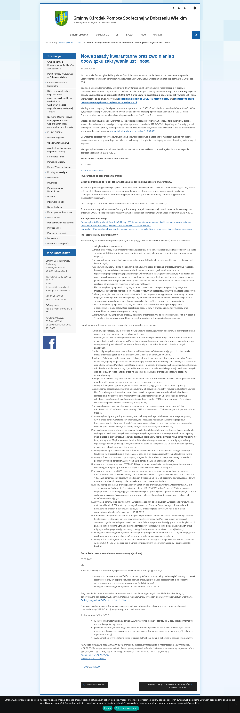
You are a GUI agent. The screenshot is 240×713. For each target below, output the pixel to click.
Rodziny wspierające (57, 172)
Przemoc (51, 196)
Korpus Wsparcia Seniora (59, 167)
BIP (117, 34)
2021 (79, 42)
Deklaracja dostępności (58, 243)
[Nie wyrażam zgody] (236, 704)
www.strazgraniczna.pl (92, 169)
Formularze (102, 34)
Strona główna (79, 34)
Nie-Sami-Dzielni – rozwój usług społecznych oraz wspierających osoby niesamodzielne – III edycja (60, 122)
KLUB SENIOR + (55, 132)
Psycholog (52, 182)
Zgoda (107, 708)
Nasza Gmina (53, 217)
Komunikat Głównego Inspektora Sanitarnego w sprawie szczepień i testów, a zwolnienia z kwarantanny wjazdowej (136, 228)
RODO (143, 34)
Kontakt (157, 34)
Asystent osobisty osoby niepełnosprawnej (59, 149)
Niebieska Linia (54, 206)
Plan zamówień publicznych (60, 222)
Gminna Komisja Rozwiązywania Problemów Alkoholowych (60, 65)
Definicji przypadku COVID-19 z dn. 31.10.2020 (103, 600)
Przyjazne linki (54, 227)
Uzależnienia (53, 177)
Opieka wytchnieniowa (58, 142)
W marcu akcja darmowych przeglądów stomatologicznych (169, 686)
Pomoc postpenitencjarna (59, 212)
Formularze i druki (55, 156)
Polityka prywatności (57, 233)
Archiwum (95, 666)
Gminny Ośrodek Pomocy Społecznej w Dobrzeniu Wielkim (130, 18)
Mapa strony (53, 238)
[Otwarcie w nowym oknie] (49, 348)
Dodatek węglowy (55, 137)
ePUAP (129, 34)
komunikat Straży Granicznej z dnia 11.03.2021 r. (133, 130)
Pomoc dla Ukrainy (56, 161)
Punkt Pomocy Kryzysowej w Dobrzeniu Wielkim (60, 75)
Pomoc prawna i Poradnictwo (55, 189)
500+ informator (96, 684)
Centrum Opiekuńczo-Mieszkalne (57, 84)
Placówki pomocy (55, 201)
